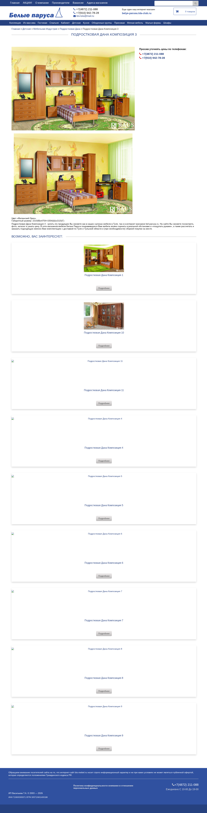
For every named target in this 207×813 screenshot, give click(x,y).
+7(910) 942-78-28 (87, 12)
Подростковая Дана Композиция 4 (104, 447)
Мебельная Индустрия (45, 29)
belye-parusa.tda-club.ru (136, 13)
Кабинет (65, 23)
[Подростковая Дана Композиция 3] (73, 88)
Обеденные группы (102, 23)
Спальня (54, 23)
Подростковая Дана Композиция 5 (104, 505)
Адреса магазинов (97, 3)
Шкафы (167, 23)
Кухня (86, 23)
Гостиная (42, 23)
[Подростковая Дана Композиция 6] (104, 545)
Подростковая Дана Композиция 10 (104, 332)
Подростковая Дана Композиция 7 (104, 620)
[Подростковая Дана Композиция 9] (104, 717)
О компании (42, 3)
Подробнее (104, 288)
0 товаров (190, 11)
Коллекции (15, 23)
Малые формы (153, 23)
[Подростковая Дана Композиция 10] (104, 315)
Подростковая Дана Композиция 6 (104, 563)
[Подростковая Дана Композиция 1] (104, 257)
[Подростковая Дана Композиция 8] (104, 660)
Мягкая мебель (135, 23)
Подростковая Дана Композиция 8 (104, 678)
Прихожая (119, 23)
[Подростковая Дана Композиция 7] (104, 602)
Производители (60, 3)
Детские (26, 29)
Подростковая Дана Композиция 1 (104, 275)
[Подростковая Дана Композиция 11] (104, 372)
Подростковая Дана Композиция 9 (104, 735)
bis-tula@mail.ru (85, 16)
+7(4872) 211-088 (87, 9)
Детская (76, 23)
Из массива (29, 23)
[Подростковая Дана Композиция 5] (104, 487)
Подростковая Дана (70, 29)
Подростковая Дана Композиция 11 (104, 390)
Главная (15, 3)
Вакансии (78, 3)
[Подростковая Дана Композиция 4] (104, 430)
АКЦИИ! (27, 3)
